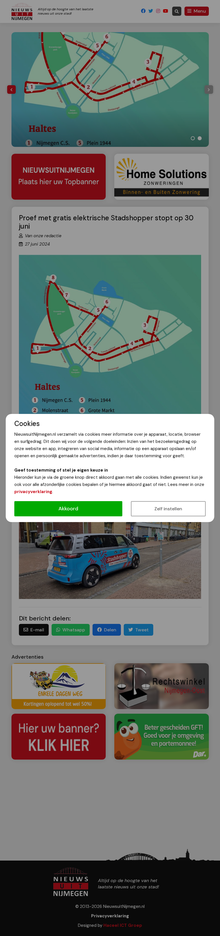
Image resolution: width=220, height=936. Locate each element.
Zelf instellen (168, 509)
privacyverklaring (33, 492)
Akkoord (68, 508)
